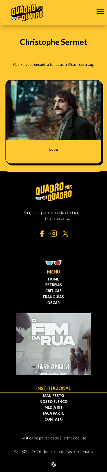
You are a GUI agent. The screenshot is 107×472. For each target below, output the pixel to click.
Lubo (53, 149)
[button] (100, 11)
